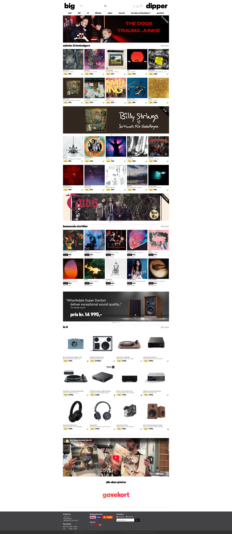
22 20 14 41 (67, 517)
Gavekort (160, 13)
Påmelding (121, 516)
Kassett (122, 13)
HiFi (79, 13)
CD (88, 13)
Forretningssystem (125, 532)
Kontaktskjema (67, 518)
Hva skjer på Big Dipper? (140, 13)
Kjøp (65, 74)
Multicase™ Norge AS (150, 532)
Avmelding (130, 516)
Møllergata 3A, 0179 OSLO (71, 520)
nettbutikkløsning (136, 532)
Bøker (110, 13)
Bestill (65, 255)
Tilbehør (98, 13)
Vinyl (70, 13)
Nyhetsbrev (120, 514)
